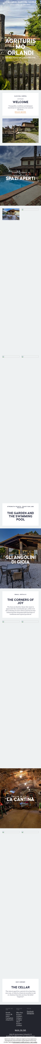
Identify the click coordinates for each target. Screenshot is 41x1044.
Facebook (30, 1011)
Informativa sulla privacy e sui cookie (25, 1042)
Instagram (30, 1013)
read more (20, 112)
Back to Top (20, 1030)
